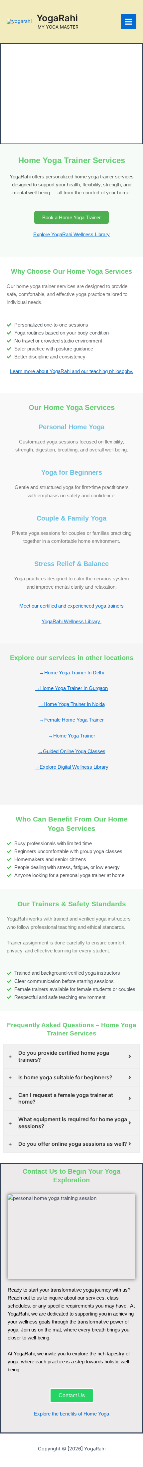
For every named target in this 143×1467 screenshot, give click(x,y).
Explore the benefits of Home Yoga (71, 1414)
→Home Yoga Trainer (71, 735)
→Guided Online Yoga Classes (71, 751)
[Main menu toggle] (128, 22)
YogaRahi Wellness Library (71, 621)
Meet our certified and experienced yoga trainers (71, 606)
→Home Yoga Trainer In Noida (72, 704)
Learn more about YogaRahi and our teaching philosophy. (71, 371)
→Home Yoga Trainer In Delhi (71, 672)
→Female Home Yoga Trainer (71, 720)
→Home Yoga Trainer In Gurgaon (71, 688)
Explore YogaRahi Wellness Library (71, 234)
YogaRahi (57, 18)
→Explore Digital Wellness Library (71, 767)
